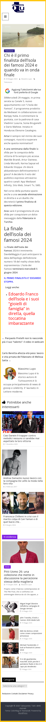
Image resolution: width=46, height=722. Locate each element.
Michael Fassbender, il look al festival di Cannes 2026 (30, 647)
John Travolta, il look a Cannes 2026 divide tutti (30, 618)
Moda (7, 567)
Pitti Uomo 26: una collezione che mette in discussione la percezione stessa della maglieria (21, 576)
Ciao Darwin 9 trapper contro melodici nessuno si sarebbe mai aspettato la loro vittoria (21, 438)
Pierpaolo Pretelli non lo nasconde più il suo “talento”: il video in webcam (23, 340)
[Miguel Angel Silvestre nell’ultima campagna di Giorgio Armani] (10, 602)
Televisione (9, 51)
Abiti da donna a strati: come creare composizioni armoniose (31, 633)
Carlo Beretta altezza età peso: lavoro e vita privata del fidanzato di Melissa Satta (23, 357)
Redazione (6, 693)
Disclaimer (22, 693)
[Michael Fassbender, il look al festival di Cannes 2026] (10, 644)
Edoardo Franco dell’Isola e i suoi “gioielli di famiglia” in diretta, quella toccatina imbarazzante (23, 308)
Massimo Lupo (26, 79)
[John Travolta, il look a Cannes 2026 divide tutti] (10, 616)
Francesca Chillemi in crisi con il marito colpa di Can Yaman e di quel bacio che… (20, 519)
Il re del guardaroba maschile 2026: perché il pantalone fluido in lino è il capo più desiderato (31, 663)
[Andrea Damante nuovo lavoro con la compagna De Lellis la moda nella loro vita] (14, 451)
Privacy (30, 693)
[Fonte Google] (23, 90)
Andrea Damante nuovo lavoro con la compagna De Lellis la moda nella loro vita (23, 481)
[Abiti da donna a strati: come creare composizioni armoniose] (10, 630)
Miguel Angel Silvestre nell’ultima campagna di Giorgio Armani (29, 606)
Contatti (14, 693)
